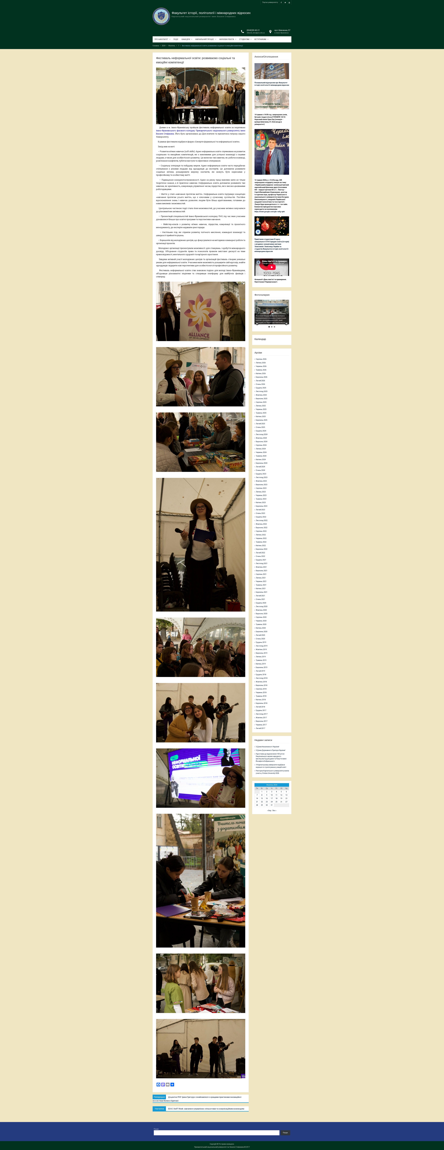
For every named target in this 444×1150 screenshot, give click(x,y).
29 (262, 805)
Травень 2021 (261, 585)
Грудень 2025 (261, 388)
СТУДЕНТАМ (244, 39)
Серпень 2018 (261, 689)
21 (257, 802)
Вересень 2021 (261, 571)
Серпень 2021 (261, 574)
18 (276, 798)
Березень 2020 (261, 631)
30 (267, 805)
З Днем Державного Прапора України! (270, 750)
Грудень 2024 (261, 431)
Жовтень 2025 (261, 395)
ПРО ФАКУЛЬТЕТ (161, 39)
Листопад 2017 (261, 714)
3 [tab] (274, 326)
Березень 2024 (261, 463)
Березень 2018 (261, 703)
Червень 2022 (261, 538)
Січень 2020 (260, 639)
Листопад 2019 (261, 646)
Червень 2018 (261, 692)
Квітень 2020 (261, 628)
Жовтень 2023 (261, 481)
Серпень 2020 (261, 617)
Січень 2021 (260, 599)
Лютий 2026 (260, 381)
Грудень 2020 (261, 603)
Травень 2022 (261, 542)
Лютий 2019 (260, 671)
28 (257, 805)
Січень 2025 (260, 427)
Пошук (156, 1129)
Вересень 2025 (261, 398)
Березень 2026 (261, 377)
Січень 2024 (260, 470)
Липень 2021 (261, 578)
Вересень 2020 (261, 614)
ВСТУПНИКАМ (260, 39)
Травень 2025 (261, 413)
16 (267, 798)
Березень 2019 (261, 667)
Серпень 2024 (261, 445)
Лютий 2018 (260, 707)
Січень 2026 (260, 384)
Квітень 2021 (261, 588)
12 (281, 795)
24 (272, 802)
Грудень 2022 (261, 517)
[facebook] (281, 2)
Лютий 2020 (260, 635)
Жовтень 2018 (261, 682)
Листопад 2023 (261, 477)
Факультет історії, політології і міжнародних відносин (211, 13)
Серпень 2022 (261, 531)
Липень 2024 (261, 449)
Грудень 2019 (261, 642)
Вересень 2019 (261, 653)
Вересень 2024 (261, 441)
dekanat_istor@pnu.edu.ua (256, 33)
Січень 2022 (260, 556)
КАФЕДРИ (186, 39)
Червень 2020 (261, 621)
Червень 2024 (261, 452)
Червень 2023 (261, 495)
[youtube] (289, 2)
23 (267, 802)
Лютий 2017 (260, 728)
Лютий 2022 (260, 553)
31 (272, 805)
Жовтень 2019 (261, 649)
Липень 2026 (261, 363)
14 (257, 798)
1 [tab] (269, 326)
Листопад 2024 (261, 434)
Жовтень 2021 (261, 567)
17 (272, 798)
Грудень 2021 (261, 560)
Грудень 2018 (261, 674)
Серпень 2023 (261, 488)
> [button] (286, 324)
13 (286, 795)
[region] (271, 312)
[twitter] (285, 2)
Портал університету (270, 2)
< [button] (257, 324)
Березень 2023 (261, 506)
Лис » (274, 810)
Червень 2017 (261, 725)
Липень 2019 (261, 657)
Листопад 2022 (261, 520)
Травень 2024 (261, 456)
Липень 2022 (261, 535)
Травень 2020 (261, 624)
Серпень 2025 (261, 402)
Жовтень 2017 (261, 717)
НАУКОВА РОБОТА (226, 39)
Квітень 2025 (261, 416)
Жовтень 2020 (261, 610)
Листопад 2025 (261, 391)
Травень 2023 (261, 499)
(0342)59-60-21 (253, 30)
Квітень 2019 (261, 664)
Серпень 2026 (261, 359)
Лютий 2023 (260, 510)
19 (281, 798)
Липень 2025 (261, 406)
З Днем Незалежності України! (267, 747)
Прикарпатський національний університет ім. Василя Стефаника (219, 1147)
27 (286, 802)
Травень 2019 (261, 660)
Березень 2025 (261, 420)
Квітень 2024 (261, 459)
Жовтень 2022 (261, 524)
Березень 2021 (261, 592)
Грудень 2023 (261, 474)
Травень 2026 (261, 370)
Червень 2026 (261, 366)
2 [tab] (271, 326)
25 (276, 802)
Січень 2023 (260, 513)
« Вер (269, 810)
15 (262, 798)
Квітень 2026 (261, 373)
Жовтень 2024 (261, 438)
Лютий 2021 (260, 596)
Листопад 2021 (261, 563)
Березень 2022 (261, 549)
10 (272, 795)
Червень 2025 (261, 409)
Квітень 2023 (261, 502)
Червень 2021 (261, 581)
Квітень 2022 (261, 545)
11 (276, 795)
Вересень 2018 (261, 685)
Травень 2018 (261, 696)
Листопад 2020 (261, 606)
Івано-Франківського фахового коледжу (175, 130)
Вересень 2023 (261, 485)
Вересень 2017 (261, 721)
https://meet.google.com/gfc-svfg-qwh (269, 212)
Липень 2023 (261, 492)
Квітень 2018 (261, 700)
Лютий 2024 (260, 467)
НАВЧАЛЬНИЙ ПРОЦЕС (204, 39)
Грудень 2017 (261, 710)
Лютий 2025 (260, 424)
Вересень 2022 (261, 528)
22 (262, 802)
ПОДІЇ (175, 39)
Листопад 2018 (261, 678)
